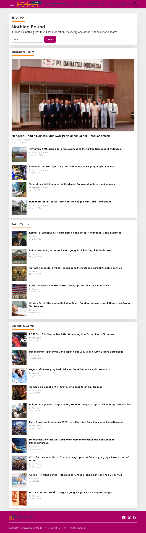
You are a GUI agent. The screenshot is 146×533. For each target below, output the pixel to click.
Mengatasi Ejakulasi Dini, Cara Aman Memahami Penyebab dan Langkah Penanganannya (71, 441)
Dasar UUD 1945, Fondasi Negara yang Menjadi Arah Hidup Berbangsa (71, 492)
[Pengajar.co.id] (74, 4)
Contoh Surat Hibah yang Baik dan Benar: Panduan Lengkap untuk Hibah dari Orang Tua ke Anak (79, 305)
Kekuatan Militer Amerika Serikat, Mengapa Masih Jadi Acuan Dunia (69, 285)
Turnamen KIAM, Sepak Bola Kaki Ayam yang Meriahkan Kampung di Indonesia (75, 148)
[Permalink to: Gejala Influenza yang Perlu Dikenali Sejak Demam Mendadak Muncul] (19, 375)
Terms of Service (56, 527)
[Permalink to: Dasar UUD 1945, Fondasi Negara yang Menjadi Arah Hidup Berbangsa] (19, 498)
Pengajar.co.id (27, 527)
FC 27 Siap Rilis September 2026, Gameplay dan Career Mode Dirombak (71, 334)
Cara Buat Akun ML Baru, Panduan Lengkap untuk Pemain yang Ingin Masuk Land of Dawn (79, 459)
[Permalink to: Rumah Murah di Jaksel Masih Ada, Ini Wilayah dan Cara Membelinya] (19, 207)
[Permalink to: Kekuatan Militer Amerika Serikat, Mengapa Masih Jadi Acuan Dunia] (19, 291)
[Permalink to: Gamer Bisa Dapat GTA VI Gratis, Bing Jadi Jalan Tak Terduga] (19, 392)
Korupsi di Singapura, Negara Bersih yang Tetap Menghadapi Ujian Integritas (75, 232)
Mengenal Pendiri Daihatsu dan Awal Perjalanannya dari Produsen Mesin (61, 136)
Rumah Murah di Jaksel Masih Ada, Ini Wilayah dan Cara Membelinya (70, 201)
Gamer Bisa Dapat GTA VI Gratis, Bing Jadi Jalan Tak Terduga (66, 386)
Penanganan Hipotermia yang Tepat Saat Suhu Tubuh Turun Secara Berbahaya (76, 351)
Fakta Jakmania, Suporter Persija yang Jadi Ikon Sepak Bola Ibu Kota (71, 250)
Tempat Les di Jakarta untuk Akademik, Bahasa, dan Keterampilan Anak (72, 184)
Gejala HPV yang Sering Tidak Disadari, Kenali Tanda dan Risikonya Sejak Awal (75, 474)
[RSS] (134, 517)
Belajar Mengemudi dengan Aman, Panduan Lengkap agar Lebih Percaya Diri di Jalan (80, 404)
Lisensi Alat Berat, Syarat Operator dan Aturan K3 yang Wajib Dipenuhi (71, 166)
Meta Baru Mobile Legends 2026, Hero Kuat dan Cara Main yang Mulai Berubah (76, 422)
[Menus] (12, 4)
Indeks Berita (77, 527)
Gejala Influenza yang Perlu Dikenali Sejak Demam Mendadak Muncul (70, 369)
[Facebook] (123, 517)
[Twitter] (129, 517)
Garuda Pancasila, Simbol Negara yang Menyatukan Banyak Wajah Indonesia (75, 267)
